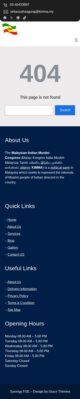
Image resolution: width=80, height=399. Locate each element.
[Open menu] (76, 40)
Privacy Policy (18, 296)
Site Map (14, 310)
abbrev (25, 167)
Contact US (16, 254)
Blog (11, 240)
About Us (14, 226)
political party (60, 167)
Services (14, 233)
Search (65, 110)
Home (12, 220)
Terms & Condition (21, 303)
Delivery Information (22, 289)
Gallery (13, 247)
